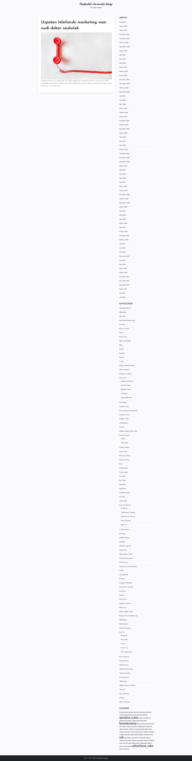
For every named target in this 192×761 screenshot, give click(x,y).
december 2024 (124, 79)
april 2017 (122, 264)
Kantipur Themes (103, 758)
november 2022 (124, 157)
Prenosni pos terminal (126, 587)
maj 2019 (122, 227)
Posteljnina (124, 393)
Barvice (121, 333)
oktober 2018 (123, 240)
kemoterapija (127, 723)
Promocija (122, 591)
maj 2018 (122, 252)
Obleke (121, 570)
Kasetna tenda (124, 460)
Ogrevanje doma (144, 729)
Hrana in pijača (124, 435)
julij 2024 (122, 96)
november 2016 (124, 281)
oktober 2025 (123, 42)
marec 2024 (123, 108)
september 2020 (124, 203)
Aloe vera (122, 316)
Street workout (124, 657)
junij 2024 (122, 100)
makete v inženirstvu (127, 726)
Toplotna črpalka (124, 673)
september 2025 (124, 47)
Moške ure (124, 508)
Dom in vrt (122, 378)
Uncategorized (123, 677)
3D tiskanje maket (123, 712)
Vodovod (122, 689)
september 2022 (124, 162)
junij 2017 (122, 260)
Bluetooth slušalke (125, 341)
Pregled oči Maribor (125, 583)
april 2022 (122, 178)
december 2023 (124, 120)
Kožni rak (122, 484)
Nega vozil (122, 550)
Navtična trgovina (125, 546)
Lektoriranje (123, 501)
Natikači (122, 542)
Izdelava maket (124, 447)
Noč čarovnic (123, 562)
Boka (121, 345)
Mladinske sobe (126, 389)
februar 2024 (123, 112)
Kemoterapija (123, 468)
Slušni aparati (123, 624)
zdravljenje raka (142, 745)
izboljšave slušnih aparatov (125, 720)
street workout (128, 740)
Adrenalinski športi (125, 308)
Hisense (121, 427)
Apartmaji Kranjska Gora (127, 320)
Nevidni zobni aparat (126, 558)
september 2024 (124, 92)
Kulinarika (122, 488)
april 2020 (122, 219)
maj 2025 (122, 59)
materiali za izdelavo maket (138, 726)
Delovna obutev (124, 369)
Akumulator (123, 312)
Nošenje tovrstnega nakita (128, 566)
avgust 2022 (123, 166)
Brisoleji (121, 357)
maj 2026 (122, 22)
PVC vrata (122, 599)
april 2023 (122, 145)
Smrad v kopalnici (125, 628)
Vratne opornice (126, 520)
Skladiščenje (123, 620)
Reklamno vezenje (125, 603)
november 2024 (124, 84)
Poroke (123, 644)
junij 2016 (122, 297)
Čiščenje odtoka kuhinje (127, 365)
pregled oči (140, 734)
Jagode (123, 438)
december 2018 (124, 235)
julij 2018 (122, 244)
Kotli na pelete (126, 385)
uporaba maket (143, 743)
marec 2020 (123, 223)
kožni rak (147, 723)
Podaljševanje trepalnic (128, 512)
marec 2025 (123, 67)
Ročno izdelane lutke (126, 611)
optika (132, 731)
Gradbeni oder (124, 419)
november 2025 (124, 38)
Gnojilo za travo (124, 415)
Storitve (121, 632)
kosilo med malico (141, 723)
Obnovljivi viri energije (134, 729)
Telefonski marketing (125, 669)
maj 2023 (122, 141)
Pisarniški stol (123, 575)
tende (148, 740)
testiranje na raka (127, 743)
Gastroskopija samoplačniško (128, 410)
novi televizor (126, 729)
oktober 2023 (123, 125)
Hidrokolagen (123, 423)
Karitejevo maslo (124, 456)
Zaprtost (123, 525)
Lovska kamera (124, 529)
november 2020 (124, 194)
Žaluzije (121, 698)
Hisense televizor (146, 718)
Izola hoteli (123, 451)
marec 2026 (123, 26)
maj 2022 (122, 174)
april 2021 (122, 182)
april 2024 (122, 104)
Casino (121, 361)
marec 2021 (123, 186)
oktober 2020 (123, 199)
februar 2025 (123, 71)
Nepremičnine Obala (125, 554)
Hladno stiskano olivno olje (128, 431)
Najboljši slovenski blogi (96, 4)
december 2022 (124, 153)
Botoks (121, 349)
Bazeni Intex (123, 337)
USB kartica (123, 681)
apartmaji (130, 712)
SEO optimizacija (126, 652)
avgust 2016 (123, 289)
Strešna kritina (124, 661)
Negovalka (124, 639)
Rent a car (124, 648)
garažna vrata (128, 717)
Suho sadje (124, 442)
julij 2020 (122, 211)
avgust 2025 (123, 51)
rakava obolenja (127, 737)
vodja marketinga (128, 746)
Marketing (124, 635)
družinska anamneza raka (133, 714)
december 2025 (124, 34)
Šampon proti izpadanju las (128, 616)
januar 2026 (123, 30)
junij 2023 (122, 137)
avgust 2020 (123, 207)
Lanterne (122, 497)
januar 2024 (123, 116)
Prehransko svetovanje (128, 516)
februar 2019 (123, 231)
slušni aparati (142, 737)
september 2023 (124, 129)
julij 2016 (122, 293)
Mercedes (122, 533)
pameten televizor (139, 731)
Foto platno (123, 402)
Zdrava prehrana (124, 702)
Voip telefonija (124, 693)
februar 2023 (123, 149)
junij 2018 (122, 248)
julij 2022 (122, 170)
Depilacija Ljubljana (125, 374)
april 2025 (122, 63)
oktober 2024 (123, 88)
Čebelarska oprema (127, 381)
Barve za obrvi (124, 328)
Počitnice (122, 579)
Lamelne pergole (124, 492)
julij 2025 (122, 55)
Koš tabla (122, 480)
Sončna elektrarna (126, 397)
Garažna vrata (124, 406)
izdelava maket (136, 720)
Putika (121, 595)
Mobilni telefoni (124, 538)
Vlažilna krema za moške (127, 685)
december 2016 (124, 277)
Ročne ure (122, 607)
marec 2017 (123, 268)
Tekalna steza (123, 665)
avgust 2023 (123, 133)
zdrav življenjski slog (124, 748)
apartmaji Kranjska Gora (139, 712)
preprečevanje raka (148, 734)
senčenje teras (135, 737)
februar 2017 (123, 272)
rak (121, 737)
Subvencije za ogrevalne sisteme (139, 740)
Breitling (121, 353)
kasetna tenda (143, 720)
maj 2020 (122, 215)
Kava (121, 464)
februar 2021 (123, 190)
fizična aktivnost (143, 714)
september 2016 (124, 285)
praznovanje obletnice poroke (131, 734)
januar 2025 (123, 75)
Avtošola (122, 324)
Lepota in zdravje (125, 505)
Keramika (122, 476)
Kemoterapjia (123, 472)
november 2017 (124, 256)
